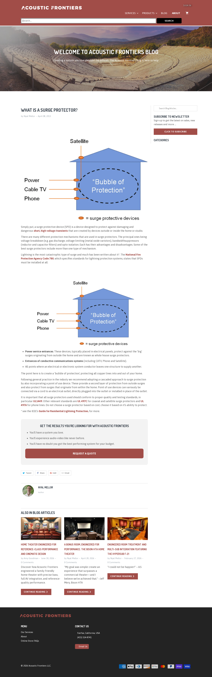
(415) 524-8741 (84, 637)
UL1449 (37, 401)
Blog (164, 13)
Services (130, 13)
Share (42, 473)
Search (169, 21)
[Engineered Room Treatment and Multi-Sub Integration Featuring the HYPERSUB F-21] (127, 528)
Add (54, 473)
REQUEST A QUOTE (84, 453)
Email (67, 473)
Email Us (82, 646)
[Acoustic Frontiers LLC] (51, 9)
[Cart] (187, 13)
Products (148, 13)
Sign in (187, 5)
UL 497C (82, 401)
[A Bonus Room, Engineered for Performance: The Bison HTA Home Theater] (84, 528)
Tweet (28, 473)
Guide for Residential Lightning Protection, (64, 411)
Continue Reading (35, 592)
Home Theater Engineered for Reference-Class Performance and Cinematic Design (39, 549)
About (176, 13)
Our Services (27, 632)
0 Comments (27, 562)
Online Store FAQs (30, 641)
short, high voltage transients (51, 230)
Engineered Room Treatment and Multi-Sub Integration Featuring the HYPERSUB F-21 (127, 549)
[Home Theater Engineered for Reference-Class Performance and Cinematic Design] (41, 528)
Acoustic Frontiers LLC (40, 665)
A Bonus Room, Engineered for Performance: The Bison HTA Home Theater (84, 549)
